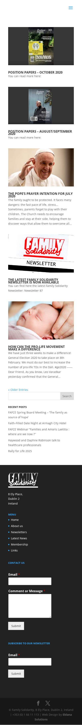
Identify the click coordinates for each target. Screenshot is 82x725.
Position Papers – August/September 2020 (40, 132)
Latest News (19, 538)
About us (17, 526)
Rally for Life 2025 (20, 451)
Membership (19, 544)
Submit (16, 626)
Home (15, 520)
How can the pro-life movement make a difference (36, 348)
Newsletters (19, 532)
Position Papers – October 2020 (35, 72)
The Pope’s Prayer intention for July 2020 (40, 194)
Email (14, 575)
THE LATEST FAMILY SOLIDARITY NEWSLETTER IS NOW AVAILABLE (33, 281)
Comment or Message (26, 591)
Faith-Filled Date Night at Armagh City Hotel (37, 423)
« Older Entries (18, 390)
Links (14, 550)
